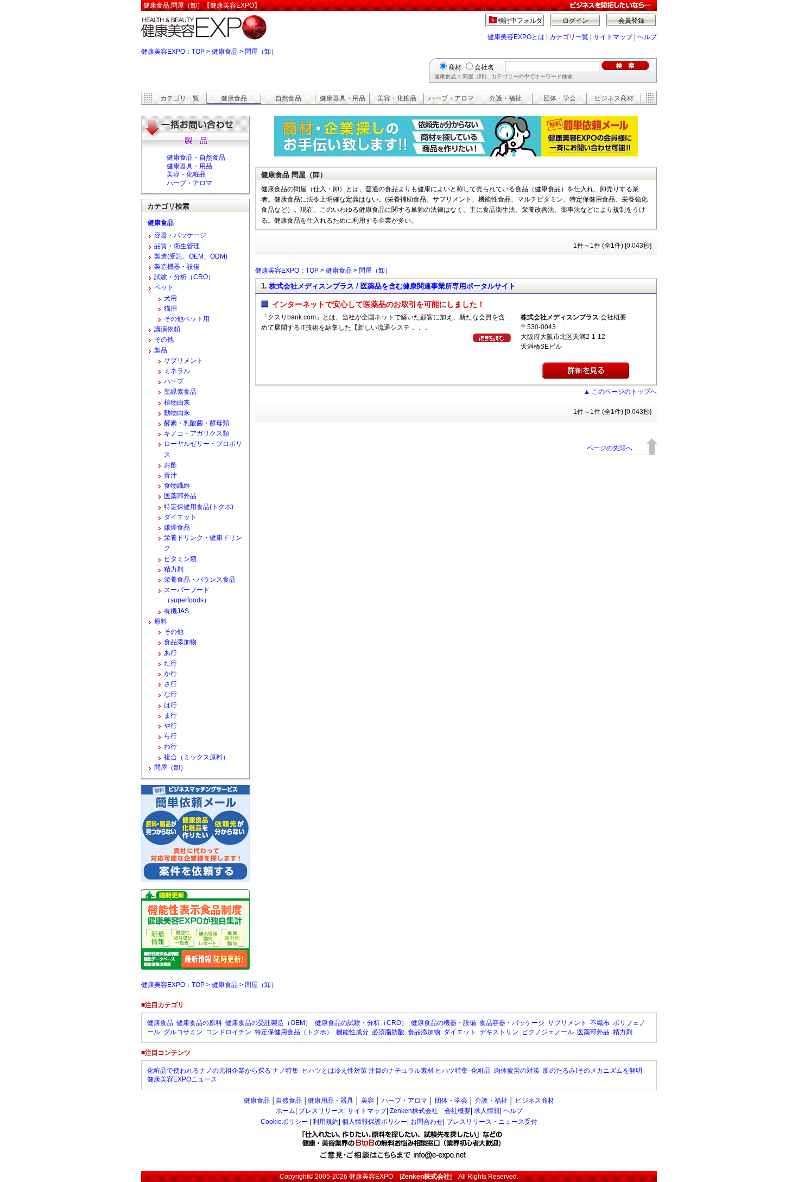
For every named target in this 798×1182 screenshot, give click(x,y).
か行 (170, 673)
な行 (170, 694)
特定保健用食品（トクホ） (294, 1032)
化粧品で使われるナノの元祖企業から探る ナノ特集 (223, 1070)
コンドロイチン (228, 1032)
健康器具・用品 (342, 98)
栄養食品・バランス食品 (200, 579)
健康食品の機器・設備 (443, 1023)
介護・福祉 (505, 98)
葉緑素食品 (180, 391)
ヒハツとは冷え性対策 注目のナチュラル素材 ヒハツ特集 (385, 1070)
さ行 (170, 684)
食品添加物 (180, 642)
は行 (170, 705)
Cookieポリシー (284, 1122)
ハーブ (173, 381)
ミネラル (177, 371)
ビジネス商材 (614, 98)
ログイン (575, 20)
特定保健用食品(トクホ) (198, 507)
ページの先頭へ (609, 448)
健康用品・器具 (330, 1100)
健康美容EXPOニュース (182, 1079)
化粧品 (481, 1070)
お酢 (170, 465)
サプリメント (183, 360)
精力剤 (173, 569)
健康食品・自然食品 (196, 157)
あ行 (170, 653)
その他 (164, 339)
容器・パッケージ (180, 235)
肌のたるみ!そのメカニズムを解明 (592, 1070)
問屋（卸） (261, 51)
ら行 (170, 736)
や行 (170, 726)
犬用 (170, 298)
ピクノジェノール (548, 1032)
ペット (164, 287)
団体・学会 (559, 98)
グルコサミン (182, 1032)
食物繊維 (177, 485)
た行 (170, 663)
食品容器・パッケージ (511, 1023)
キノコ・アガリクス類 (196, 433)
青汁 (170, 475)
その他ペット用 (187, 319)
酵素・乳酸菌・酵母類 (196, 423)
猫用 (170, 308)
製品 (160, 350)
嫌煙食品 (177, 527)
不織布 (600, 1023)
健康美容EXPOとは (515, 37)
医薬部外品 (180, 496)
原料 (160, 621)
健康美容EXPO (371, 1176)
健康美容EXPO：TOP (173, 51)
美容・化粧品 (396, 98)
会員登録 (631, 20)
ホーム (285, 1111)
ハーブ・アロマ (451, 98)
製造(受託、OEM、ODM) (190, 256)
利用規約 (326, 1122)
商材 (454, 67)
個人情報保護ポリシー (374, 1122)
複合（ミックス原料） (196, 757)
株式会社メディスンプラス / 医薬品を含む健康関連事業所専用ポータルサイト (392, 286)
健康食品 (225, 51)
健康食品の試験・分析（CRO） (361, 1023)
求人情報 (487, 1111)
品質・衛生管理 (177, 246)
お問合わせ (426, 1122)
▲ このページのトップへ (620, 391)
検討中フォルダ (520, 20)
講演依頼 (167, 329)
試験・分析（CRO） (184, 277)
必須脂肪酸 (388, 1032)
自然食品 (288, 98)
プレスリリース (321, 1111)
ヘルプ (647, 37)
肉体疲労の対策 (517, 1070)
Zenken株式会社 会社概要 (430, 1111)
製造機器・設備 (177, 267)
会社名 (484, 67)
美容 (367, 1100)
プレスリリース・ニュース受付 (491, 1122)
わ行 (170, 746)
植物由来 (177, 402)
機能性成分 (352, 1032)
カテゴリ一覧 (568, 37)
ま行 (170, 715)
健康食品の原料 (199, 1023)
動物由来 (177, 413)
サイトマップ (612, 37)
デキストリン (498, 1032)
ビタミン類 (180, 559)
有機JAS (176, 611)
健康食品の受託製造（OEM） (268, 1023)
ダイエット (180, 517)
